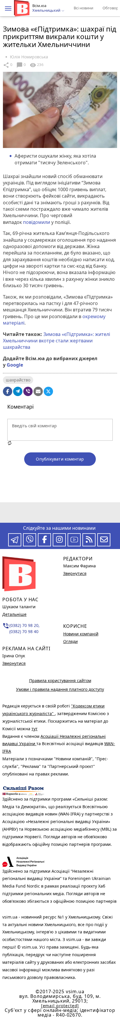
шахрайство (18, 380)
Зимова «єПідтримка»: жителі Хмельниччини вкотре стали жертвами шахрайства (56, 341)
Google (15, 365)
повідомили (36, 222)
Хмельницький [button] (46, 10)
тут (34, 728)
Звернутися (14, 663)
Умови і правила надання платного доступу (60, 689)
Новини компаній (80, 634)
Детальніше (14, 614)
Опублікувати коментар (60, 459)
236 (36, 65)
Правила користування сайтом (60, 680)
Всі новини (83, 8)
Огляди (70, 641)
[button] (8, 8)
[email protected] (60, 1005)
